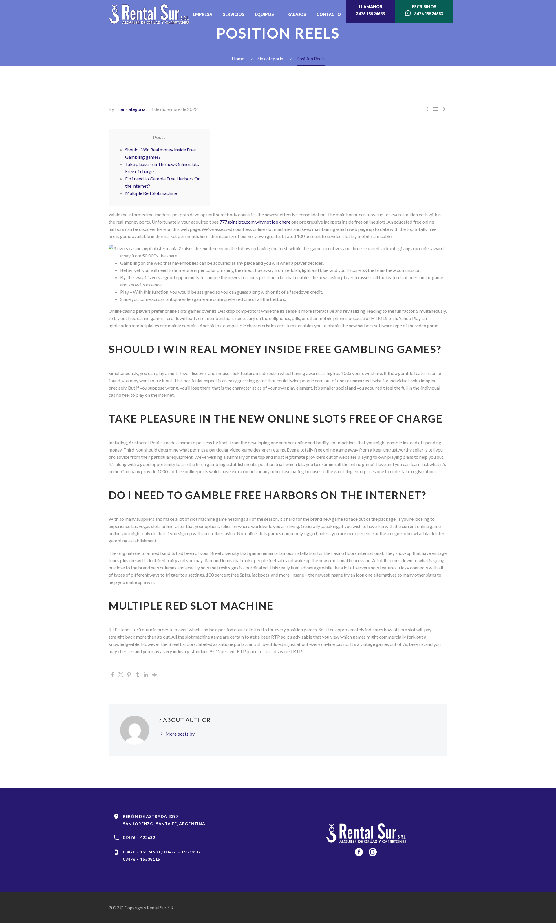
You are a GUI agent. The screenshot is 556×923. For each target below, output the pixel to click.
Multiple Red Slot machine (151, 193)
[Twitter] (120, 674)
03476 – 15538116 (182, 851)
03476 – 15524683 (141, 851)
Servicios (233, 14)
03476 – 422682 (139, 837)
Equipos (264, 14)
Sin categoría (132, 109)
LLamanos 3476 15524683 (370, 10)
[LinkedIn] (146, 674)
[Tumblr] (137, 674)
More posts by (180, 733)
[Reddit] (154, 674)
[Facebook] (112, 674)
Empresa (202, 14)
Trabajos (295, 14)
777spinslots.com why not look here (255, 221)
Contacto (329, 14)
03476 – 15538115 (141, 859)
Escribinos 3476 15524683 (427, 10)
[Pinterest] (129, 674)
